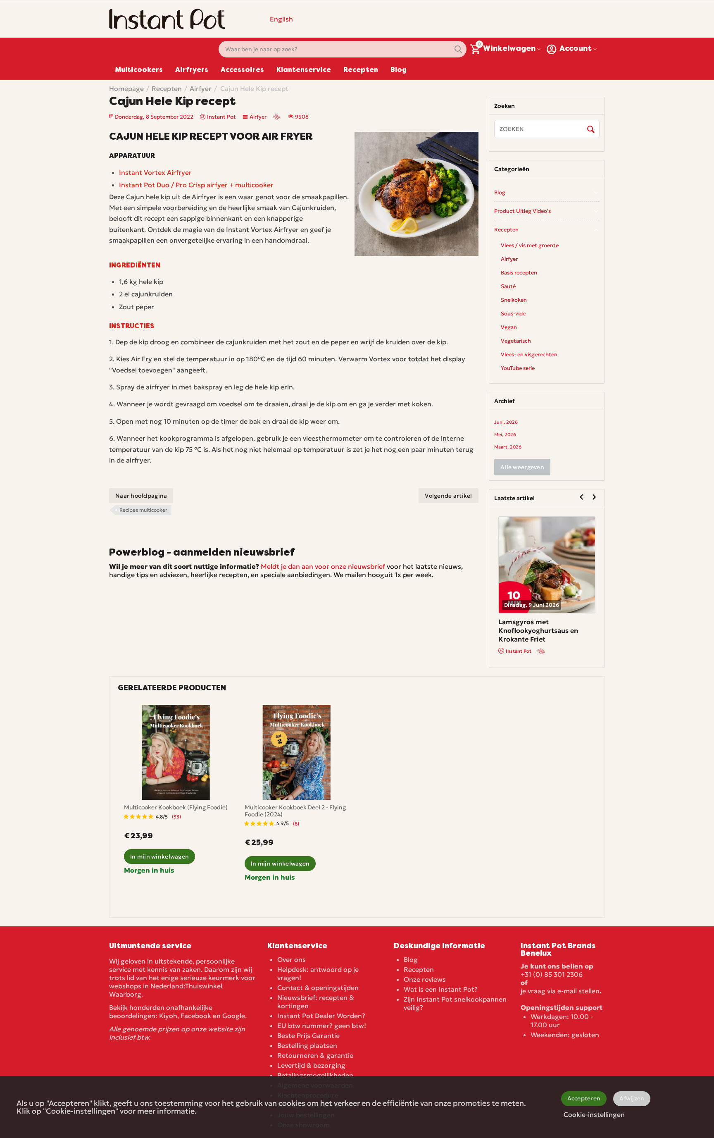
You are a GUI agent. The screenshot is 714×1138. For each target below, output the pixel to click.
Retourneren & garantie (315, 1055)
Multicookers (139, 70)
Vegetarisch (516, 340)
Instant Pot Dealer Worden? (321, 1016)
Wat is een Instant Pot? (441, 989)
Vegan (509, 327)
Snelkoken (514, 299)
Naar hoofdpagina (141, 495)
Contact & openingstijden (318, 987)
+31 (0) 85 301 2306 (552, 974)
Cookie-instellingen (594, 1114)
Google (233, 1016)
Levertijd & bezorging (311, 1065)
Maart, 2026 (507, 447)
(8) (296, 824)
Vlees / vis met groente (530, 245)
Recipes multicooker (143, 510)
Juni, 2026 (506, 422)
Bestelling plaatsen (307, 1045)
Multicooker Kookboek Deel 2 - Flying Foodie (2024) (295, 811)
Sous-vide (513, 313)
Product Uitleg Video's (522, 211)
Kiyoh (168, 1016)
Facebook (196, 1016)
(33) (176, 817)
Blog (398, 70)
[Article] (277, 116)
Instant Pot (541, 643)
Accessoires (242, 70)
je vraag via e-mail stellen (560, 991)
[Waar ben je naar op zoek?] (458, 49)
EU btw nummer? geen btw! (321, 1025)
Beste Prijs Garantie (308, 1035)
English (281, 19)
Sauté (508, 286)
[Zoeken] (591, 129)
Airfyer (258, 116)
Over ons (291, 959)
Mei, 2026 (505, 434)
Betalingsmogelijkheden (315, 1075)
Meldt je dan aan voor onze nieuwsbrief (323, 566)
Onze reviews (425, 979)
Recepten (360, 70)
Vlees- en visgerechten (529, 354)
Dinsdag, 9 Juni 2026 (553, 604)
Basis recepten (519, 272)
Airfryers (191, 70)
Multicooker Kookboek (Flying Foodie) (176, 807)
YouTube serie (518, 368)
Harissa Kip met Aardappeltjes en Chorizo (562, 626)
